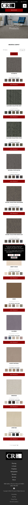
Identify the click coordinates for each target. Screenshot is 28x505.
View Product (14, 84)
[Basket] (14, 354)
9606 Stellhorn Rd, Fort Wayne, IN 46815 (10, 1)
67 (15, 445)
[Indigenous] (13, 176)
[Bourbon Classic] (14, 290)
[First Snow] (21, 434)
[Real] (21, 80)
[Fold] (13, 112)
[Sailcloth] (14, 370)
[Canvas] (14, 386)
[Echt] (9, 80)
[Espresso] (17, 434)
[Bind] (14, 97)
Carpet (8, 14)
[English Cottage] (21, 305)
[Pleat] (17, 112)
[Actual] (14, 64)
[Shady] (18, 370)
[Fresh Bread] (21, 402)
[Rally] (17, 209)
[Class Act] (13, 305)
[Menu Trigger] (25, 6)
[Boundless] (13, 273)
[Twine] (21, 370)
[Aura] (6, 273)
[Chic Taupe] (17, 273)
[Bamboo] (9, 273)
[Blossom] (21, 337)
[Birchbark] (17, 337)
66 (14, 445)
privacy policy (14, 250)
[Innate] (17, 176)
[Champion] (9, 209)
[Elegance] (17, 305)
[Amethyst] (14, 322)
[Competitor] (13, 209)
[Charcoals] (9, 402)
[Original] (21, 176)
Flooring (5, 14)
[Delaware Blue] (21, 273)
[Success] (21, 209)
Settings (14, 257)
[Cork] (10, 370)
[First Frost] (17, 402)
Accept (10, 255)
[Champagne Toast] (9, 305)
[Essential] (9, 176)
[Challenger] (14, 193)
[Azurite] (9, 337)
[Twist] (21, 112)
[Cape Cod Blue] (13, 434)
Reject (17, 255)
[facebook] (14, 488)
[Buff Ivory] (14, 419)
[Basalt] (13, 337)
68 (17, 445)
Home (2, 14)
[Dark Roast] (13, 402)
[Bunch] (9, 112)
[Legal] (17, 80)
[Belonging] (14, 161)
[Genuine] (13, 80)
